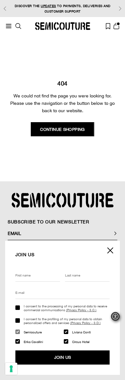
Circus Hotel (80, 342)
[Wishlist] (108, 26)
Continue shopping (62, 129)
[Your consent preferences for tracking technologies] (11, 369)
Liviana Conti (81, 332)
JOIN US (62, 357)
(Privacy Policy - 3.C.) (81, 310)
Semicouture (33, 332)
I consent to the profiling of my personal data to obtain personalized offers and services (63, 321)
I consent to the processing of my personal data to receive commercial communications (65, 308)
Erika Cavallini (33, 342)
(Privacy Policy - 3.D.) (85, 323)
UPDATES (48, 6)
